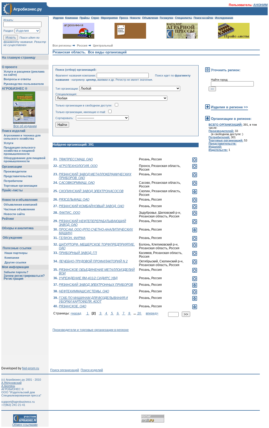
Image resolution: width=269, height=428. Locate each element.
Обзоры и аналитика (18, 228)
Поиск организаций (64, 370)
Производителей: (221, 131)
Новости (135, 17)
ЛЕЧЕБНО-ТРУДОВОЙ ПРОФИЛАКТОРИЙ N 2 (93, 261)
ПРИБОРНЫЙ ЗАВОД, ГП (78, 253)
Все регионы (62, 45)
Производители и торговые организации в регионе (91, 330)
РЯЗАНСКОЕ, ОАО (72, 306)
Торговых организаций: (226, 140)
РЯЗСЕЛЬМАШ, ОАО (74, 199)
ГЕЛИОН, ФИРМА (72, 238)
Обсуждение (12, 238)
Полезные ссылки (17, 248)
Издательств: (218, 149)
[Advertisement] (148, 343)
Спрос (95, 17)
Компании (12, 257)
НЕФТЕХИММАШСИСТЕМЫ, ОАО (84, 291)
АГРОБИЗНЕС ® (14, 88)
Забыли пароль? (16, 272)
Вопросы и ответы (17, 79)
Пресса (123, 17)
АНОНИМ (260, 5)
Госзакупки (166, 17)
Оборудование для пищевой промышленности (24, 159)
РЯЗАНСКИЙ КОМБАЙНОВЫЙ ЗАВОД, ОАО (91, 206)
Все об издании (25, 126)
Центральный (103, 45)
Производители (15, 171)
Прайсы (84, 17)
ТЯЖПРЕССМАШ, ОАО (76, 159)
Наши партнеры (16, 252)
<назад (75, 313)
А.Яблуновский (11, 382)
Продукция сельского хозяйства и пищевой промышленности (19, 150)
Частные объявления (19, 209)
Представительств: (222, 143)
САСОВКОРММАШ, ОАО (77, 183)
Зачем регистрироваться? (24, 276)
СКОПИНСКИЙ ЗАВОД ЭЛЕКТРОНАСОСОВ (91, 191)
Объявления (150, 17)
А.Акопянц (8, 386)
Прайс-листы (12, 190)
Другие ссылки (15, 262)
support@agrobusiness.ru (18, 401)
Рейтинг (8, 219)
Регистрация (13, 279)
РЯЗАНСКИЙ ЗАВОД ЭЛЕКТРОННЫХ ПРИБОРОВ (96, 285)
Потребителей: (219, 137)
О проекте (9, 67)
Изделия (58, 17)
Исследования (223, 17)
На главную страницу (18, 57)
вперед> (152, 313)
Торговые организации (20, 185)
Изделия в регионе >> (229, 107)
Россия (82, 45)
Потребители (13, 180)
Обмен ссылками (25, 425)
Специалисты (183, 17)
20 (139, 313)
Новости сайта (14, 214)
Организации (12, 167)
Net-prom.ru (30, 368)
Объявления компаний (20, 204)
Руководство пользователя (24, 83)
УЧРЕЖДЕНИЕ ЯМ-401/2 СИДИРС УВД (88, 278)
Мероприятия (109, 17)
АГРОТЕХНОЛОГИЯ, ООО (78, 166)
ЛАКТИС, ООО (69, 213)
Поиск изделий (13, 131)
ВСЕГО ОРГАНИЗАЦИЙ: (225, 124)
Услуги (8, 143)
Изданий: (215, 146)
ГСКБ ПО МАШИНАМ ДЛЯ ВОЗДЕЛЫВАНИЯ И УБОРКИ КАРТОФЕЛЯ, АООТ (93, 299)
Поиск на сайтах (203, 17)
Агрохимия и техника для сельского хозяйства (22, 137)
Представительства (18, 176)
